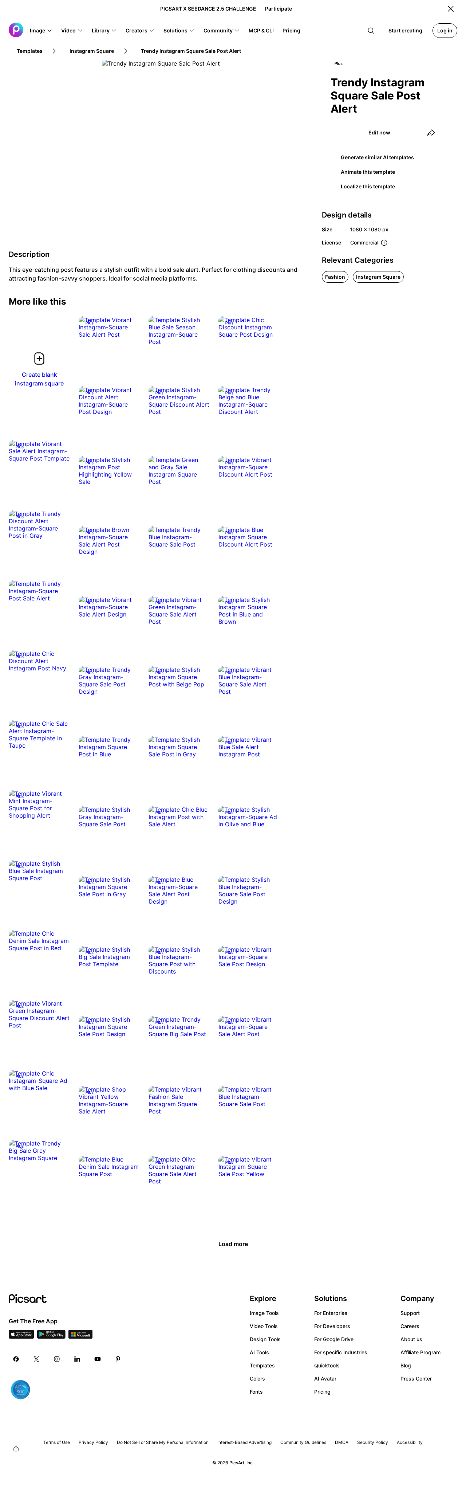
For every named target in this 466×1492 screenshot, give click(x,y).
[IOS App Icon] (21, 1336)
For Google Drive (334, 1339)
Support (410, 1313)
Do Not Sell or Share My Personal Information (163, 1442)
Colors (257, 1378)
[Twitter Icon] (36, 1359)
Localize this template (368, 186)
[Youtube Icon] (97, 1359)
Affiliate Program (420, 1352)
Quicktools (327, 1365)
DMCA (341, 1442)
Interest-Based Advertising (244, 1442)
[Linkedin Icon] (77, 1359)
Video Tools (264, 1326)
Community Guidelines (303, 1442)
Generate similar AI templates (377, 157)
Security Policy (372, 1442)
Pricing (322, 1392)
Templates (262, 1365)
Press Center (416, 1378)
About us (411, 1339)
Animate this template (368, 172)
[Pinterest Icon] (118, 1359)
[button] (41, 30)
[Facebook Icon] (16, 1359)
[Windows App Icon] (80, 1336)
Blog (405, 1365)
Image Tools (264, 1313)
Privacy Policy (93, 1442)
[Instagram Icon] (57, 1359)
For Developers (332, 1326)
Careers (409, 1326)
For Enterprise (330, 1313)
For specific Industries (340, 1352)
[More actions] (129, 327)
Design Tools (265, 1339)
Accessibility (410, 1442)
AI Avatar (325, 1378)
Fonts (256, 1392)
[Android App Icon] (51, 1336)
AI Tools (259, 1352)
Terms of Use (56, 1442)
